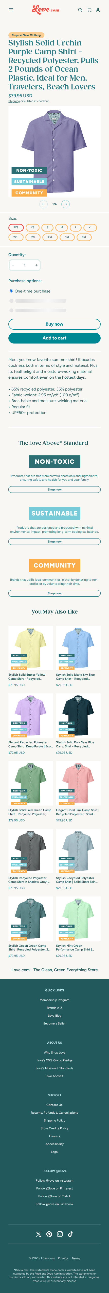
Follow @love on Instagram (54, 1180)
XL (90, 227)
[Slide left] (43, 204)
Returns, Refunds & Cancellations (54, 1112)
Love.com (48, 1258)
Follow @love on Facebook (54, 1204)
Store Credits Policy (54, 1128)
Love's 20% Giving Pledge (54, 1060)
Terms (76, 1258)
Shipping (14, 101)
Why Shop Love (54, 1052)
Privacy (63, 1258)
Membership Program (54, 1000)
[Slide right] (65, 204)
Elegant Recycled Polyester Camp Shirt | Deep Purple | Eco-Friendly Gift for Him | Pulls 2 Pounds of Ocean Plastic (30, 745)
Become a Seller (54, 1023)
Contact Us (54, 1105)
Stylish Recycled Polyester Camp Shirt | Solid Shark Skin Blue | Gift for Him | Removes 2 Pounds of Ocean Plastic (77, 880)
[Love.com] (45, 10)
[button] (11, 9)
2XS (16, 227)
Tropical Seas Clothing (26, 35)
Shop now (55, 489)
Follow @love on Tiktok (54, 1196)
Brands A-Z (54, 1008)
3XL (33, 237)
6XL (84, 237)
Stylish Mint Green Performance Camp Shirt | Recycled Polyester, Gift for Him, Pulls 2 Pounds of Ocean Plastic (76, 948)
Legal (54, 1152)
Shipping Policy (54, 1120)
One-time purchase (32, 291)
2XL (15, 237)
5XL (67, 237)
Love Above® (54, 1076)
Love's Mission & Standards (54, 1068)
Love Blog (54, 1015)
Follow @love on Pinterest (54, 1188)
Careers (54, 1136)
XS (32, 227)
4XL (50, 237)
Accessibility (55, 1144)
